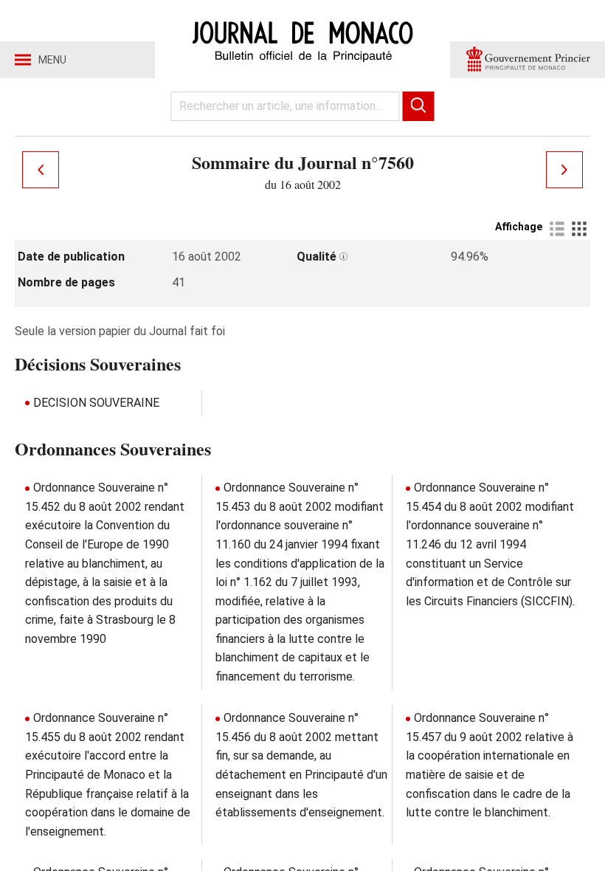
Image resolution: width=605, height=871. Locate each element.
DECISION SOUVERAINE (96, 403)
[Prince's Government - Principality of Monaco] (527, 59)
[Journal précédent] (40, 169)
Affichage (518, 227)
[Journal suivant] (564, 169)
